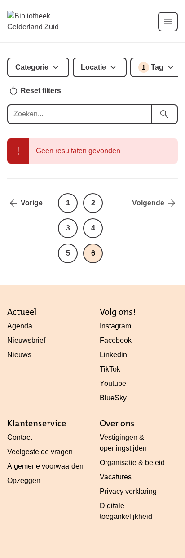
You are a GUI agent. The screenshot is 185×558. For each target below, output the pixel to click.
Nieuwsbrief (26, 340)
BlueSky (113, 398)
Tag (152, 67)
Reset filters (41, 90)
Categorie (31, 67)
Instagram (115, 326)
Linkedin (113, 355)
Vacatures (116, 477)
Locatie (93, 67)
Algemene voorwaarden (45, 466)
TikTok (110, 369)
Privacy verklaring (128, 491)
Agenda (19, 326)
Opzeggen (23, 480)
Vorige (32, 203)
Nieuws (19, 355)
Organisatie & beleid (132, 462)
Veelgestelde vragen (40, 452)
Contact (19, 437)
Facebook (116, 340)
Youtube (113, 383)
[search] (164, 114)
